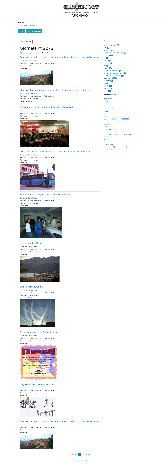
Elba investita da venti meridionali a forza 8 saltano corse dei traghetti (55, 90)
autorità (106, 142)
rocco (106, 101)
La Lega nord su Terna (31, 243)
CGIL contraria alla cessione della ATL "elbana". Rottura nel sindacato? (55, 151)
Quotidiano (110, 78)
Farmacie (108, 63)
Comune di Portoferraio (113, 75)
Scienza (107, 88)
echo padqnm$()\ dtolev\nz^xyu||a (116, 147)
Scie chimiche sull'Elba (31, 286)
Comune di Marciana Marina (114, 73)
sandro (106, 104)
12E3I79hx (108, 129)
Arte (106, 48)
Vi (104, 106)
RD (106, 83)
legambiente (108, 99)
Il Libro (107, 68)
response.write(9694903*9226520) (117, 119)
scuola (106, 127)
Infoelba (85, 461)
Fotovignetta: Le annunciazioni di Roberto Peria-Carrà (46, 107)
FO (105, 65)
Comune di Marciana (112, 70)
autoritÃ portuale (110, 109)
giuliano (106, 124)
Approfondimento (111, 45)
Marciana (107, 114)
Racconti (108, 81)
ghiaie (106, 111)
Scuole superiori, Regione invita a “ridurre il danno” (45, 194)
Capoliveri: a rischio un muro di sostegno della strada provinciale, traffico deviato (60, 57)
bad (105, 132)
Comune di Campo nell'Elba (114, 53)
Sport (107, 91)
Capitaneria (108, 149)
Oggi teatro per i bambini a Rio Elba (37, 384)
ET (105, 58)
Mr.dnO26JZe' (108, 144)
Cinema (108, 55)
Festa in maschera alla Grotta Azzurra (38, 332)
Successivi (88, 455)
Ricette (107, 86)
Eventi (107, 60)
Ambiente (109, 50)
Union (106, 139)
